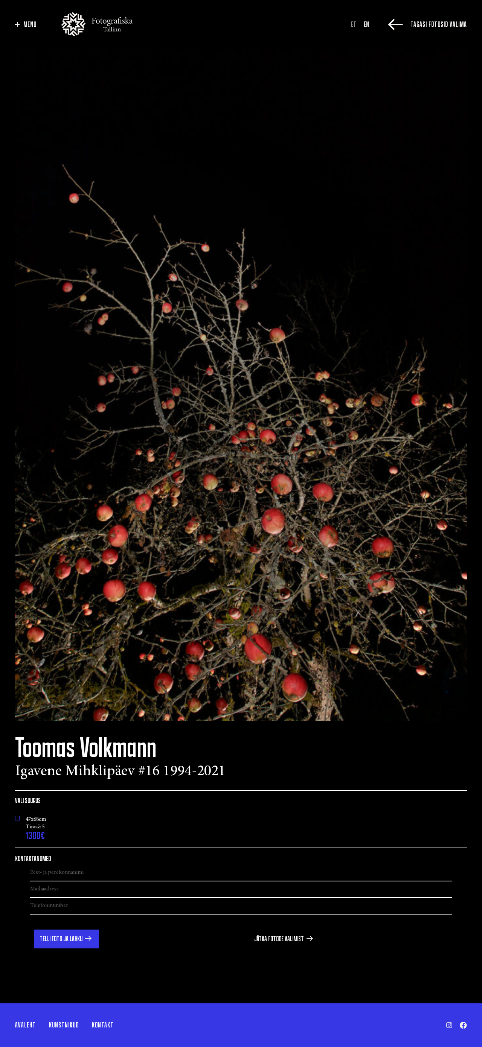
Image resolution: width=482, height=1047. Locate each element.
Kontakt (103, 1025)
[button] (66, 939)
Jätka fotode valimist (279, 939)
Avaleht (25, 1025)
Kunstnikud (64, 1025)
